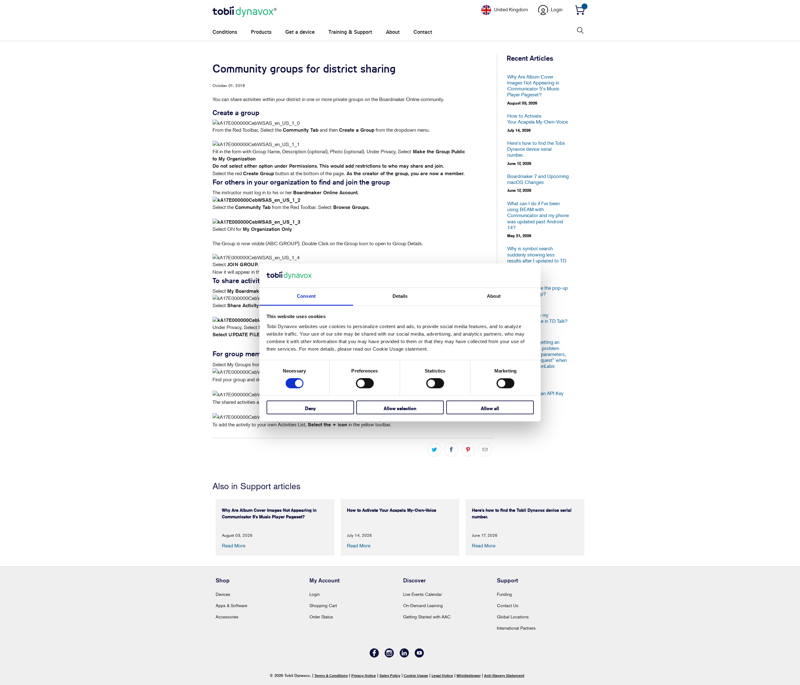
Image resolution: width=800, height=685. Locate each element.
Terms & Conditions (331, 675)
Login (314, 594)
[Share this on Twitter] (434, 450)
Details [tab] (400, 296)
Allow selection (400, 408)
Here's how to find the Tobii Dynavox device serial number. (536, 149)
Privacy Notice (363, 675)
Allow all (490, 408)
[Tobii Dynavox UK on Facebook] (374, 655)
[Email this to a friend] (485, 450)
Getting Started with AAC (427, 616)
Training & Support (350, 32)
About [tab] (494, 296)
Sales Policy (389, 675)
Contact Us (507, 605)
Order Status (321, 616)
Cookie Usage (416, 675)
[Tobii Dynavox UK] (244, 12)
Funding (504, 594)
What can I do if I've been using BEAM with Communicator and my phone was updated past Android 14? (538, 215)
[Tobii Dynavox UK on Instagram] (389, 655)
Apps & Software (231, 605)
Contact (422, 32)
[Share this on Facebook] (451, 450)
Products (261, 32)
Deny (310, 408)
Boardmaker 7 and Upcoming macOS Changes (538, 179)
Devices (223, 594)
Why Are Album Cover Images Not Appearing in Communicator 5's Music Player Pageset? (533, 86)
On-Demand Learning (423, 605)
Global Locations (513, 616)
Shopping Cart (323, 605)
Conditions (224, 32)
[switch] (365, 383)
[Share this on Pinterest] (468, 450)
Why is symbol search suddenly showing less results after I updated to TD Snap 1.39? (536, 258)
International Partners (516, 628)
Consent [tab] (306, 296)
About (393, 32)
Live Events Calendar (422, 594)
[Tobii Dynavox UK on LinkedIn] (404, 655)
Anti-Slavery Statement (504, 675)
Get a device (300, 32)
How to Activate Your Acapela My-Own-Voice (537, 119)
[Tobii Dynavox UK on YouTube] (419, 655)
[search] (580, 30)
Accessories (227, 616)
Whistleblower (469, 675)
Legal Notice (442, 675)
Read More (233, 545)
